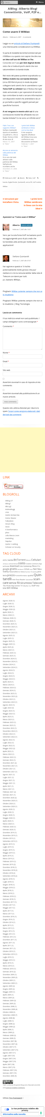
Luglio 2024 (7, 673)
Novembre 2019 (9, 835)
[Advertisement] (22, 449)
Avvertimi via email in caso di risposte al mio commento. (21, 384)
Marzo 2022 (7, 754)
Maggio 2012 (8, 934)
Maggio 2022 (8, 748)
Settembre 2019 (9, 841)
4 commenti (27, 37)
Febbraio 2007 (8, 1070)
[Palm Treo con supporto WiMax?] (12, 134)
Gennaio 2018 (8, 899)
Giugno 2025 (7, 641)
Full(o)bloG (9, 521)
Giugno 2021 (7, 780)
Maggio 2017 (8, 908)
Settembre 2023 (9, 702)
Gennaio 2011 (8, 948)
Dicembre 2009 (8, 974)
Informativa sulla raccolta (14, 1114)
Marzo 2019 (7, 858)
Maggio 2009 (8, 992)
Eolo (21, 566)
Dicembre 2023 (8, 693)
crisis (7, 512)
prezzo (11, 575)
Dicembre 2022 (8, 728)
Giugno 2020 (7, 815)
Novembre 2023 (9, 696)
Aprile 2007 (7, 1064)
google (6, 569)
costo (21, 563)
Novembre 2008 (9, 1009)
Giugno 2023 (7, 711)
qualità (30, 575)
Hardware (20, 569)
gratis (13, 569)
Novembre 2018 (9, 870)
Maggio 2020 (8, 818)
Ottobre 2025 (8, 629)
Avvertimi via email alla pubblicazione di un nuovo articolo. (21, 395)
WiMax (5, 186)
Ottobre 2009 (8, 980)
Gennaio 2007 (8, 1073)
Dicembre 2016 (8, 916)
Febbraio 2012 (8, 937)
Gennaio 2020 (8, 829)
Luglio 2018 (7, 882)
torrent (17, 586)
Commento (8, 326)
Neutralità (13, 571)
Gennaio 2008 (8, 1038)
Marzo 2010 (7, 966)
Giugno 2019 (7, 850)
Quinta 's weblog (11, 544)
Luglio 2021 (7, 777)
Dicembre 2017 (8, 902)
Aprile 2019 (7, 856)
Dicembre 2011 (8, 940)
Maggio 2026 (8, 609)
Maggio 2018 (8, 887)
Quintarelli (21, 182)
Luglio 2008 (7, 1021)
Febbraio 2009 (8, 1000)
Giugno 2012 (7, 931)
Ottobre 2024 (8, 664)
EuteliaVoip (27, 566)
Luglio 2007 (7, 1056)
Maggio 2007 (8, 1061)
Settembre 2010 (9, 954)
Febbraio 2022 (8, 757)
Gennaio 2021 (8, 795)
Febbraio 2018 (8, 896)
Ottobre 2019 (8, 838)
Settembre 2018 (9, 876)
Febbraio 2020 (8, 827)
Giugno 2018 (7, 885)
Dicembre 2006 (8, 1076)
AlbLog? (8, 506)
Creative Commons (32, 564)
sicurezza (26, 583)
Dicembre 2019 (8, 832)
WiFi (9, 588)
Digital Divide (12, 182)
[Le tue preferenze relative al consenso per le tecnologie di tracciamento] (41, 1113)
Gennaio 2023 (8, 725)
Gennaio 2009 (8, 1003)
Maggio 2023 (8, 714)
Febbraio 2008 (8, 1035)
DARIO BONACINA (12, 515)
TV (21, 586)
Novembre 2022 (9, 731)
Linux (26, 569)
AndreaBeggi (10, 509)
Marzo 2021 (7, 789)
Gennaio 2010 (8, 972)
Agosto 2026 (7, 601)
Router (22, 579)
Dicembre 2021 (8, 763)
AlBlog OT (9, 501)
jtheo (7, 532)
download (14, 566)
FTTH (38, 566)
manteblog (9, 538)
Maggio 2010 (8, 960)
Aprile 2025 (7, 647)
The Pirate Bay (8, 586)
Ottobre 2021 (8, 769)
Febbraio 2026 (8, 618)
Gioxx (7, 527)
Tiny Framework (15, 1098)
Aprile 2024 (7, 682)
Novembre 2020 (9, 800)
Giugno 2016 (7, 919)
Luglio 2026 (7, 603)
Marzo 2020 (7, 824)
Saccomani (29, 580)
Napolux (8, 541)
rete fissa (15, 579)
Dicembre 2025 (8, 624)
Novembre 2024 (9, 661)
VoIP (34, 178)
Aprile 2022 (7, 751)
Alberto (5, 37)
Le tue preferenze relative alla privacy (24, 1109)
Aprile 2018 (7, 890)
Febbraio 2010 (8, 969)
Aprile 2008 (7, 1029)
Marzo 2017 (7, 914)
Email (6, 361)
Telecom (37, 583)
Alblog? (8, 503)
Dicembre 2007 (8, 1041)
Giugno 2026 (7, 606)
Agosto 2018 (7, 879)
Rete (30, 178)
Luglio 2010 (7, 957)
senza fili (29, 182)
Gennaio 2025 (8, 656)
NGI (19, 572)
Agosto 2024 (7, 670)
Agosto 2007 (7, 1053)
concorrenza (13, 564)
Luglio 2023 (7, 708)
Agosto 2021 (7, 774)
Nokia (23, 572)
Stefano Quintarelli (21, 256)
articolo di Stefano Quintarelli (26, 43)
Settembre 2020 (9, 806)
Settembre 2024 (9, 667)
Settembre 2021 (9, 772)
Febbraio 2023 (8, 722)
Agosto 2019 (7, 844)
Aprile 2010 (7, 963)
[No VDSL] (13, 486)
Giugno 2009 (7, 989)
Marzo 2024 (7, 685)
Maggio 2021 (8, 783)
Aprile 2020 (7, 821)
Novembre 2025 (9, 627)
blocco (28, 560)
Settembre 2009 (9, 983)
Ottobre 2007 (8, 1047)
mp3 (31, 569)
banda (5, 182)
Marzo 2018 (7, 893)
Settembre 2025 (9, 632)
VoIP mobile (37, 182)
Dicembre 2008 (8, 1006)
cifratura (5, 564)
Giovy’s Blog (9, 524)
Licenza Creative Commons (15, 1088)
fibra (34, 566)
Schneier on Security (12, 547)
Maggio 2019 (8, 853)
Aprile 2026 (7, 612)
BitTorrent (20, 559)
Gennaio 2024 (8, 690)
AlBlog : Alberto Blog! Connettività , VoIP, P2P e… (22, 10)
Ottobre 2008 (8, 1012)
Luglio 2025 (7, 638)
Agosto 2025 (7, 635)
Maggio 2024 (8, 679)
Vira (30, 586)
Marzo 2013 (7, 928)
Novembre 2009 (9, 977)
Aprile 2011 (7, 945)
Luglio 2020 (7, 812)
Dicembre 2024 (8, 658)
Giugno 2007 (7, 1058)
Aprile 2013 (7, 925)
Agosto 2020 (7, 809)
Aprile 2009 (7, 995)
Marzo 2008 (7, 1032)
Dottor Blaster (10, 518)
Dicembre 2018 (8, 867)
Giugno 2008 (7, 1024)
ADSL (5, 560)
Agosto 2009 (7, 986)
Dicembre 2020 (8, 798)
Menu (41, 2)
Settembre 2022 (9, 737)
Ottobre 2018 (8, 873)
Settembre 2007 (9, 1050)
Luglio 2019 (7, 847)
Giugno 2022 (7, 745)
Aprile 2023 (7, 716)
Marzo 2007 (7, 1067)
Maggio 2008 (8, 1027)
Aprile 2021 (7, 786)
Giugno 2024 (7, 676)
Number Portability (31, 572)
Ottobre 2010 (8, 951)
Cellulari (36, 559)
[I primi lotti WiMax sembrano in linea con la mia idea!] (30, 135)
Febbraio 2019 (8, 861)
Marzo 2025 (7, 650)
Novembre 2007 (9, 1044)
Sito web (6, 370)
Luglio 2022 (7, 743)
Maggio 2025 (8, 644)
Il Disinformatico (11, 529)
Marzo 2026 (7, 615)
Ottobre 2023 (8, 699)
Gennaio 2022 (8, 760)
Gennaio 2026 (8, 621)
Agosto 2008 (7, 1018)
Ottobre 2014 (8, 922)
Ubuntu (25, 586)
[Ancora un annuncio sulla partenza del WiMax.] (12, 160)
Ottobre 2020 (8, 803)
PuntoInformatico (21, 576)
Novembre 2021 (9, 766)
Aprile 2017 (7, 911)
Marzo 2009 (7, 998)
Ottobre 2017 (8, 905)
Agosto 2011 (7, 943)
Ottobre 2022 (8, 734)
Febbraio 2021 (8, 792)
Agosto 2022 (7, 740)
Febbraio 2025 (8, 653)
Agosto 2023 (7, 705)
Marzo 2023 (7, 719)
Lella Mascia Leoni (12, 535)
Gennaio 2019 (8, 864)
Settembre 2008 (9, 1015)
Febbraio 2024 (8, 687)
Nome (6, 352)
